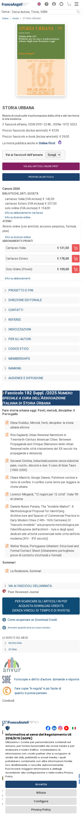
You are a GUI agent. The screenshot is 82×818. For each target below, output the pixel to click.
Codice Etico (18, 349)
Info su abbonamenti (17, 278)
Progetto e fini (20, 290)
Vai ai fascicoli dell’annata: (30, 586)
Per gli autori (19, 339)
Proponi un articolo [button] (41, 177)
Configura (41, 801)
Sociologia (15, 643)
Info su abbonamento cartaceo (24, 212)
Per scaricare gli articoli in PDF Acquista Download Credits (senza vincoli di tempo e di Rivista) (41, 606)
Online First (47, 143)
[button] (38, 4)
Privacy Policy (41, 810)
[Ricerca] (78, 11)
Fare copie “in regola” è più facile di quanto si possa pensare (37, 691)
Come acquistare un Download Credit (32, 620)
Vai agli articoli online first (41, 166)
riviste (15, 18)
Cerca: (6, 12)
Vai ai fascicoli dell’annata (24, 155)
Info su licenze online (18, 217)
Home (5, 18)
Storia (12, 649)
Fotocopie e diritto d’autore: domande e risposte (46, 679)
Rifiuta (41, 793)
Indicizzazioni (19, 329)
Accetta (41, 784)
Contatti (15, 310)
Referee (14, 319)
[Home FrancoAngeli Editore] (15, 4)
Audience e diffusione (25, 378)
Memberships (19, 358)
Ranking (14, 368)
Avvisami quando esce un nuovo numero (29, 627)
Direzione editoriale (25, 300)
